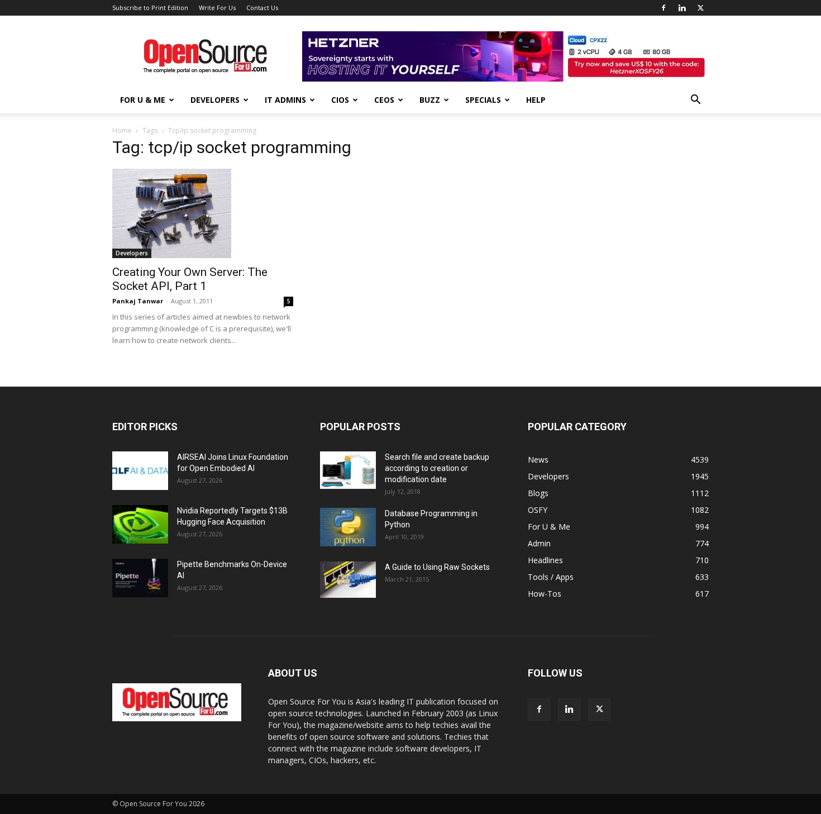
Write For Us (217, 7)
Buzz (429, 99)
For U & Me (142, 99)
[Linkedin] (682, 8)
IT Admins (285, 99)
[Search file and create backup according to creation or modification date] (348, 470)
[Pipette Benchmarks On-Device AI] (140, 578)
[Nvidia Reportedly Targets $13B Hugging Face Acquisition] (140, 524)
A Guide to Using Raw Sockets (437, 567)
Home (122, 130)
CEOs (384, 99)
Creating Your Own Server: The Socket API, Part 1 (190, 279)
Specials (483, 99)
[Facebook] (663, 8)
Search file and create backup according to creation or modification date (437, 468)
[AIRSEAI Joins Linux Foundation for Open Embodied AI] (140, 470)
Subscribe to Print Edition (150, 7)
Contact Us (262, 7)
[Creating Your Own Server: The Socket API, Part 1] (202, 213)
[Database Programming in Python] (348, 527)
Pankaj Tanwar (137, 301)
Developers (215, 99)
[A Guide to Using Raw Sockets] (348, 579)
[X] (700, 8)
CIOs (340, 99)
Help (536, 99)
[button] (695, 101)
